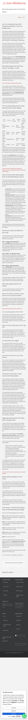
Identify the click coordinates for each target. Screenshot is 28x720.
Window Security (19, 586)
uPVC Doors (5, 620)
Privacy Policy (5, 641)
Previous (19, 17)
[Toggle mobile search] (22, 5)
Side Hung (18, 624)
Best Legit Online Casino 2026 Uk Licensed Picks (12, 308)
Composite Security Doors (7, 625)
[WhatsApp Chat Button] (24, 716)
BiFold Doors (5, 630)
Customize (13, 707)
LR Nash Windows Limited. (15, 652)
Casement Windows (20, 582)
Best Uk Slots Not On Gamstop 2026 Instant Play (12, 168)
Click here (4, 604)
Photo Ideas (5, 590)
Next (24, 17)
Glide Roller (18, 620)
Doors (4, 616)
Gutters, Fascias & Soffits (19, 595)
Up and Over (18, 616)
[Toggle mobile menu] (25, 5)
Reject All (14, 710)
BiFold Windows (19, 590)
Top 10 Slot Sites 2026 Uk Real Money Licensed (11, 83)
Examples (5, 595)
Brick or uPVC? (6, 586)
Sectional (18, 629)
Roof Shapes (5, 582)
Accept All (13, 713)
